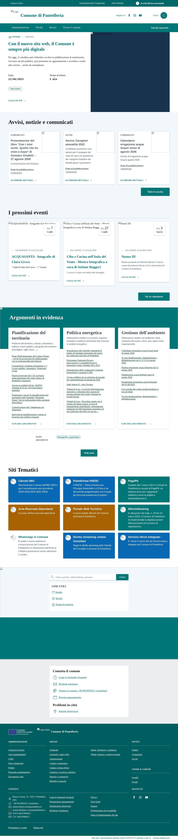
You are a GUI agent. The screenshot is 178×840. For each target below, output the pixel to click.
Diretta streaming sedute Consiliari (89, 539)
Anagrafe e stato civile (59, 754)
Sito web (95, 838)
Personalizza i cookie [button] (17, 828)
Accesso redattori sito (161, 838)
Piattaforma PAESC (86, 480)
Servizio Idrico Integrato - (145, 537)
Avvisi (135, 759)
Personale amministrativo (19, 772)
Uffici (10, 759)
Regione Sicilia (17, 3)
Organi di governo (16, 750)
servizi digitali (106, 838)
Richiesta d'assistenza (59, 810)
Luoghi (135, 777)
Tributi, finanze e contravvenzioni (105, 754)
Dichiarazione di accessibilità (103, 810)
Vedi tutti (89, 453)
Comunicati (137, 754)
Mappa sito (38, 828)
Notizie (16, 37)
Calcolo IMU (26, 480)
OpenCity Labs (142, 838)
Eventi (135, 782)
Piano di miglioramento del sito (104, 815)
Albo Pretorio (117, 3)
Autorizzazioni (56, 759)
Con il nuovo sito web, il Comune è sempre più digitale (41, 46)
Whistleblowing (138, 508)
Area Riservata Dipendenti (35, 508)
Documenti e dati (15, 777)
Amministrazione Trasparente (92, 3)
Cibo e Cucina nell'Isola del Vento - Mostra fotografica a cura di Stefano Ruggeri (87, 262)
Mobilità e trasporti (58, 781)
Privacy (94, 797)
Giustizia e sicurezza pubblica (63, 772)
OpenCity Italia (118, 838)
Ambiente (54, 750)
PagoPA (133, 480)
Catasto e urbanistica (59, 763)
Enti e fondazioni (15, 763)
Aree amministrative (17, 754)
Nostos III (128, 256)
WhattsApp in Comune (33, 537)
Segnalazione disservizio (60, 806)
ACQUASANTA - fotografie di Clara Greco (33, 259)
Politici (11, 768)
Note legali (95, 802)
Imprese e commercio (59, 777)
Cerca (122, 577)
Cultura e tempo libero (59, 768)
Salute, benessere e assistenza (103, 750)
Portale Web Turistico (87, 508)
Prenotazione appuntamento (62, 802)
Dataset (94, 806)
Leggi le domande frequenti (62, 797)
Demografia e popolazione (68, 437)
